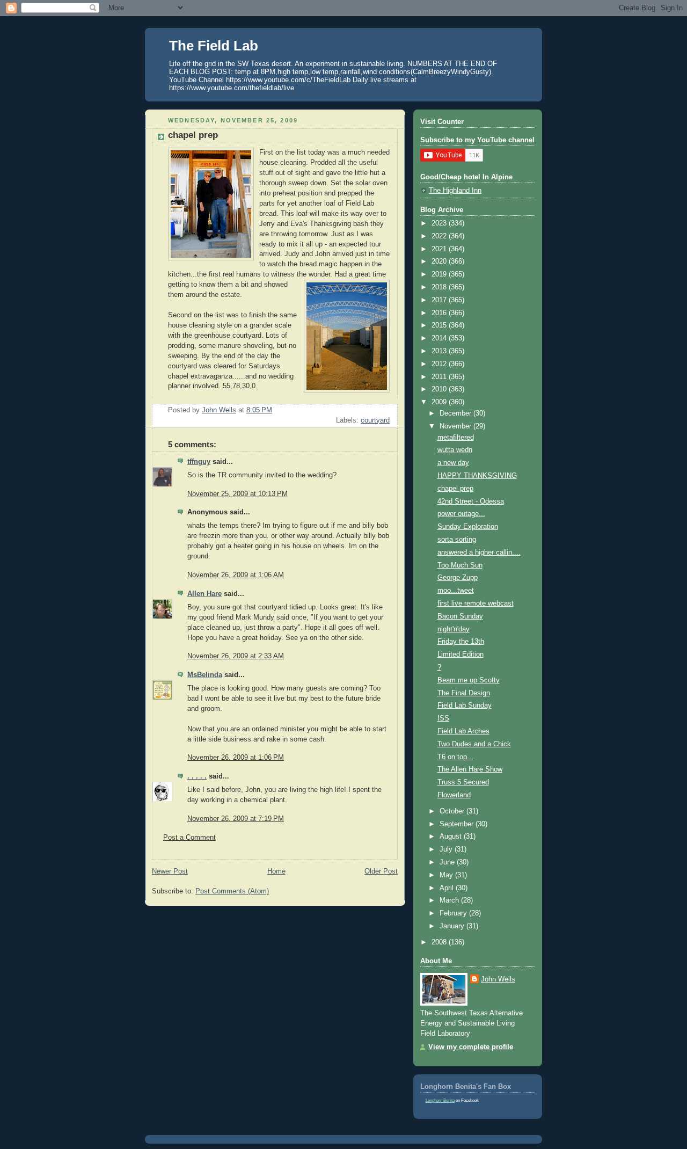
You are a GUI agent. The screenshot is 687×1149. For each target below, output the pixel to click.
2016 (440, 313)
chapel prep (455, 488)
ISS (443, 718)
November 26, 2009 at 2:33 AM (235, 656)
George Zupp (457, 577)
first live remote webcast (475, 603)
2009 (440, 402)
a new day (453, 463)
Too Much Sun (460, 565)
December (456, 413)
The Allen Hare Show (469, 769)
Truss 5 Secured (463, 782)
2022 (440, 236)
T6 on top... (455, 757)
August (452, 836)
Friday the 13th (460, 641)
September (458, 824)
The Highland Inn (455, 190)
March (450, 900)
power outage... (461, 514)
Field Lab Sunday (464, 705)
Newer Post (170, 871)
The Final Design (463, 693)
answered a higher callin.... (479, 552)
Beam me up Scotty (468, 680)
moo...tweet (455, 590)
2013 (440, 351)
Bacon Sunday (460, 616)
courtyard (375, 420)
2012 (440, 364)
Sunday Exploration (467, 526)
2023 (440, 223)
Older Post (381, 871)
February (454, 913)
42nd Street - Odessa (470, 501)
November (456, 426)
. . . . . (197, 776)
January (453, 926)
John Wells (498, 979)
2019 (440, 274)
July (447, 849)
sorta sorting (456, 539)
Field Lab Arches (463, 731)
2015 (440, 325)
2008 (440, 942)
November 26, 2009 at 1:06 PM (235, 757)
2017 (440, 300)
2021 (440, 249)
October (453, 811)
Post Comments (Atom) (232, 891)
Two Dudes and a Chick (474, 744)
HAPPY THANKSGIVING (477, 475)
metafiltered (455, 437)
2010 (440, 389)
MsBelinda (204, 675)
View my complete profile (470, 1047)
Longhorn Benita (440, 1100)
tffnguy (198, 462)
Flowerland (454, 795)
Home (276, 871)
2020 (440, 261)
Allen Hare (204, 594)
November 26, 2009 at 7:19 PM (235, 819)
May (447, 875)
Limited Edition (460, 654)
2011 (440, 377)
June (448, 862)
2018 (440, 287)
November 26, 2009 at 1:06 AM (235, 575)
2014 (440, 338)
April (448, 888)
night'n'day (453, 629)
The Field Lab (213, 46)
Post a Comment (189, 837)
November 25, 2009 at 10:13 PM (237, 494)
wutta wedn (454, 450)
